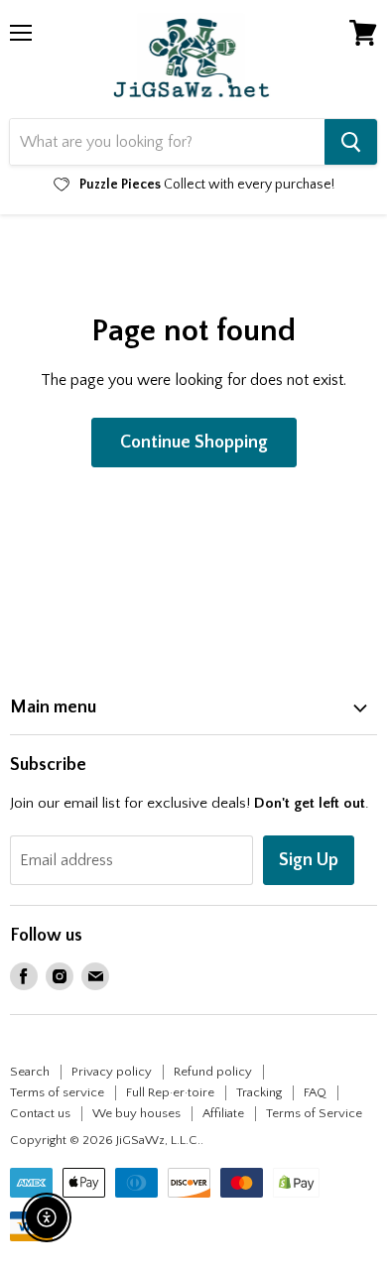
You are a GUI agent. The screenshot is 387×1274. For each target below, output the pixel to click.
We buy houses (136, 1113)
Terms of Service (314, 1113)
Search (30, 1072)
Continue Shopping (194, 442)
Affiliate (223, 1113)
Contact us (40, 1113)
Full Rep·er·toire (170, 1092)
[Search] (350, 142)
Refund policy (213, 1072)
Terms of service (57, 1092)
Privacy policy (111, 1072)
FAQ (315, 1092)
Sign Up (308, 860)
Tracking (259, 1092)
